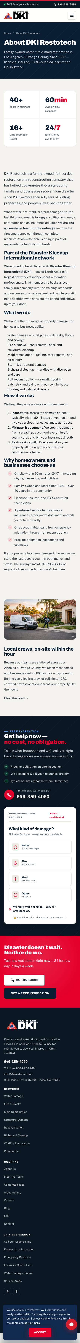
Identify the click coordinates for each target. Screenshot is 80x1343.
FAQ (6, 1216)
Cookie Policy (49, 1318)
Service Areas (13, 1281)
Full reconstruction (21, 379)
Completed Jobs (14, 1184)
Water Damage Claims (18, 1273)
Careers (9, 1200)
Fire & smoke (17, 345)
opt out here (32, 1322)
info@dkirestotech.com (18, 1074)
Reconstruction (13, 1127)
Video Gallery (12, 1192)
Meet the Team (13, 1176)
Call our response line (17, 1241)
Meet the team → (16, 698)
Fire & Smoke (12, 1104)
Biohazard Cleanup (16, 1135)
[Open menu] (72, 15)
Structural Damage (16, 1119)
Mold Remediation (15, 1111)
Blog (7, 1208)
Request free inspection (19, 1249)
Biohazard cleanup (21, 369)
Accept (40, 1332)
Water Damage (13, 1096)
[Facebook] (16, 1291)
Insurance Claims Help (18, 1265)
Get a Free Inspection (30, 993)
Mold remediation (20, 355)
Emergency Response (17, 1257)
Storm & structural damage (27, 364)
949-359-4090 (67, 4)
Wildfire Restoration (17, 1143)
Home (7, 33)
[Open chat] (71, 1324)
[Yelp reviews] (7, 1291)
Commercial (11, 1151)
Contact (9, 1223)
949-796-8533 (51, 564)
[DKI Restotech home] (16, 15)
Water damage (18, 335)
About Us (10, 1168)
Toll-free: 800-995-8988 (19, 1068)
